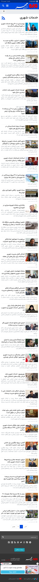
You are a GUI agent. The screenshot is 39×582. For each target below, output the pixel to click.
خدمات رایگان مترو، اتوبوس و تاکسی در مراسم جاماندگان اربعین (14, 76)
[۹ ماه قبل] (31, 308)
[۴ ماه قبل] (31, 144)
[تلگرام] (30, 542)
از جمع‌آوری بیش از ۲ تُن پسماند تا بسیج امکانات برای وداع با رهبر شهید (13, 111)
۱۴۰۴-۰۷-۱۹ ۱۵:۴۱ (31, 421)
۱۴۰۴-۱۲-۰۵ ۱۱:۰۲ (31, 186)
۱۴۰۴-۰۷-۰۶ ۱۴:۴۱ (31, 490)
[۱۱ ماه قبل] (31, 514)
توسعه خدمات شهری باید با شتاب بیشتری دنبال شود (13, 91)
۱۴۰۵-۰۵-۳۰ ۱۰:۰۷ (31, 37)
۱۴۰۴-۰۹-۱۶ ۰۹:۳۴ (31, 267)
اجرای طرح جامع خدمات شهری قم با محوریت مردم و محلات (13, 324)
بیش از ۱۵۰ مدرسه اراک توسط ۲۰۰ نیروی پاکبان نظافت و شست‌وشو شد (13, 495)
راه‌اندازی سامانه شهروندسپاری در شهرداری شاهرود (14, 206)
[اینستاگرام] (24, 542)
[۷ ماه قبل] (31, 208)
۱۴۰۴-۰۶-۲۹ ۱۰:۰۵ (31, 522)
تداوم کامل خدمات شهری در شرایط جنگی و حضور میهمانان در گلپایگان (13, 142)
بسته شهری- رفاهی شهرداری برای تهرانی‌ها (13, 191)
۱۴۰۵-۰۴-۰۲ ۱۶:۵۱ (31, 122)
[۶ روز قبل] (31, 44)
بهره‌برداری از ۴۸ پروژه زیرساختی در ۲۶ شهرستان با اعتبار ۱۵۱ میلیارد (13, 176)
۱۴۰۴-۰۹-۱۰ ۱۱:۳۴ (31, 284)
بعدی (13, 527)
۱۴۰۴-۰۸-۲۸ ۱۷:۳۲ (31, 319)
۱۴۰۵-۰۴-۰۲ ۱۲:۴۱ (31, 137)
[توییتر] (21, 542)
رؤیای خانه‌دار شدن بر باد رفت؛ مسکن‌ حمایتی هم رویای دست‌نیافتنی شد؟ (15, 58)
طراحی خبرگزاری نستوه (29, 579)
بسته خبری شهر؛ (20, 107)
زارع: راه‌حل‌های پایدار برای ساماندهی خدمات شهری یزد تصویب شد (13, 307)
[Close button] (37, 564)
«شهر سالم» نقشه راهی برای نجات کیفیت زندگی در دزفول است (13, 411)
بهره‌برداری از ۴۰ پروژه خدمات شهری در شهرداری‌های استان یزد (13, 25)
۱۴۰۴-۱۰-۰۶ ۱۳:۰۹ (31, 218)
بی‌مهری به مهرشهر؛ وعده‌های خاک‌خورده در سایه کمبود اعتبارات (14, 240)
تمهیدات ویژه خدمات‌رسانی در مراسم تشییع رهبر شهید (15, 127)
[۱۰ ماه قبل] (31, 413)
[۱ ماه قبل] (31, 110)
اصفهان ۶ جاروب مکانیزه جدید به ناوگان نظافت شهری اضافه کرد (14, 42)
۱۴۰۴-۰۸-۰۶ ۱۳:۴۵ (31, 406)
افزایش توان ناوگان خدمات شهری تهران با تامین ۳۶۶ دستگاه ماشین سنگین (14, 427)
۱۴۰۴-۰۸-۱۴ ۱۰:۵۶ (31, 351)
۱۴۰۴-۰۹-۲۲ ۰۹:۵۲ (31, 250)
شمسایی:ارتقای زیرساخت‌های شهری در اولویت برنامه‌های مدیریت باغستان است (13, 290)
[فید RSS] (15, 542)
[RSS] (3, 18)
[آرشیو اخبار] (12, 542)
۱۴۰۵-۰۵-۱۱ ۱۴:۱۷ (31, 86)
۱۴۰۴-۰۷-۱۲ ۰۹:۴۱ (31, 439)
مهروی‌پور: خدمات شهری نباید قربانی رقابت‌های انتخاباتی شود (14, 375)
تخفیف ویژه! (12, 572)
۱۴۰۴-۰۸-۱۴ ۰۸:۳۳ (31, 370)
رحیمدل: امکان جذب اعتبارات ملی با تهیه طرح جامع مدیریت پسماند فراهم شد (13, 393)
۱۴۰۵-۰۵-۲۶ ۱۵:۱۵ (31, 52)
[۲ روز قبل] (31, 27)
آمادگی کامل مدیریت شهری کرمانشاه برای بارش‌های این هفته (14, 255)
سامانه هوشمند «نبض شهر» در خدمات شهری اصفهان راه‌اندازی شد (13, 272)
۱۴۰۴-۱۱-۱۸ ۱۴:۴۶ (31, 201)
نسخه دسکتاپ (19, 550)
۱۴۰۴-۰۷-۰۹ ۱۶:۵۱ (31, 473)
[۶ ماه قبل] (31, 193)
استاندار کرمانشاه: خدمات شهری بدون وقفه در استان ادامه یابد (14, 159)
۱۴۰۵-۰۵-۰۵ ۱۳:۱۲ (31, 103)
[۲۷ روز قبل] (31, 93)
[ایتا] (9, 542)
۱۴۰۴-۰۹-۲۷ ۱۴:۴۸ (31, 235)
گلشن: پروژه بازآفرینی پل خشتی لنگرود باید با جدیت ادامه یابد (14, 444)
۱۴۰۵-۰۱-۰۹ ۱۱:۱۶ (31, 154)
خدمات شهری (29, 17)
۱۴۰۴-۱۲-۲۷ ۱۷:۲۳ (31, 171)
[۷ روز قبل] (31, 59)
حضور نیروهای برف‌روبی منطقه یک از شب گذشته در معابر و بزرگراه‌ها (13, 223)
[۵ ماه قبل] (31, 161)
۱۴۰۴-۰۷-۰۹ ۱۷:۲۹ (31, 456)
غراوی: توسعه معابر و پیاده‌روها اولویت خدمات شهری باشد (14, 461)
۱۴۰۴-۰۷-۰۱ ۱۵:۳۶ (31, 507)
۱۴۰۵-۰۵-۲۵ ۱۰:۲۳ (31, 71)
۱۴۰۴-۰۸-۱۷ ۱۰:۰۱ (31, 336)
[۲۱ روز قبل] (31, 78)
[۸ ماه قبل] (31, 225)
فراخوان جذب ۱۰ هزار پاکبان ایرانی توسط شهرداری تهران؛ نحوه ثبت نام (13, 512)
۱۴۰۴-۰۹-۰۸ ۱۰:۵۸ (31, 302)
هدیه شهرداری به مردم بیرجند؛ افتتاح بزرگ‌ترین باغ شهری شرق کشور (14, 479)
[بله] (27, 542)
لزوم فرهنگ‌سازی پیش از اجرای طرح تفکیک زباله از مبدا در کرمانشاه (13, 341)
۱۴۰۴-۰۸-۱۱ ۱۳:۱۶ (31, 387)
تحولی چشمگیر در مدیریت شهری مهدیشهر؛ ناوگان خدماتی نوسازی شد (14, 357)
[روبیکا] (18, 542)
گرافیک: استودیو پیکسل (14, 579)
